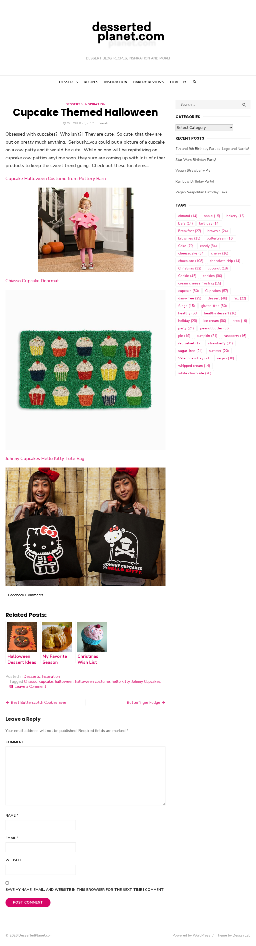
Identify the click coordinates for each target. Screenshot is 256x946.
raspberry (235, 335)
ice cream (215, 320)
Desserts (68, 82)
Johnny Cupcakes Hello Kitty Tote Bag (45, 459)
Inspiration (115, 82)
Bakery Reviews (148, 82)
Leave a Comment (30, 686)
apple (212, 216)
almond (187, 216)
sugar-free (190, 350)
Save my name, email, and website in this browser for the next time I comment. (85, 889)
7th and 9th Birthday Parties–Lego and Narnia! (212, 148)
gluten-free (214, 305)
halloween (64, 681)
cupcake (46, 681)
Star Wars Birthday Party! (196, 159)
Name (12, 815)
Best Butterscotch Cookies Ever (38, 702)
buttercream (220, 238)
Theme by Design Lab (233, 935)
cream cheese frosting (199, 283)
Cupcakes (216, 290)
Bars (185, 223)
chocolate (190, 260)
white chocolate (194, 373)
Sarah (103, 123)
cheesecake (191, 253)
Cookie (187, 275)
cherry (219, 253)
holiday (187, 320)
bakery (235, 216)
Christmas (189, 268)
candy (208, 245)
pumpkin (207, 335)
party (186, 328)
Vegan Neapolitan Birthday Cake (202, 192)
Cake (186, 245)
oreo (239, 320)
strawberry (220, 343)
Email (12, 838)
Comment (15, 742)
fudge (186, 305)
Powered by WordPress (191, 935)
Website (14, 860)
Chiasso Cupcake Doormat (32, 281)
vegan (225, 358)
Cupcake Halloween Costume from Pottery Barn (56, 179)
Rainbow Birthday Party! (195, 181)
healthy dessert (220, 313)
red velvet (190, 343)
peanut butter (215, 328)
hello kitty (121, 681)
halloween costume (92, 681)
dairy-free (189, 298)
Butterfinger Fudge (143, 702)
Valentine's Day (194, 358)
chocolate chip (225, 260)
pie (184, 335)
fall (240, 298)
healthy (188, 313)
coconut (218, 268)
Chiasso (31, 681)
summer (219, 350)
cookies (212, 275)
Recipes (91, 82)
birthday (209, 223)
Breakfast (189, 231)
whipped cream (194, 365)
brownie (218, 231)
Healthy (178, 82)
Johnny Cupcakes (146, 681)
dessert (217, 298)
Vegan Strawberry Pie (193, 170)
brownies (189, 238)
